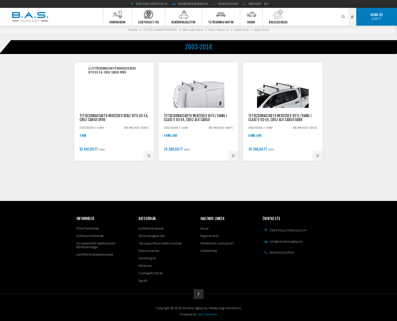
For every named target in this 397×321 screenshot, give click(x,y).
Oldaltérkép (208, 250)
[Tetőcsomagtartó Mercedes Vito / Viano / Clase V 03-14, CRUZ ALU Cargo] (198, 102)
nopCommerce (207, 314)
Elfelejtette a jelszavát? (217, 243)
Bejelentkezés (355, 12)
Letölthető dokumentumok (94, 254)
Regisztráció (355, 20)
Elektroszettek (148, 250)
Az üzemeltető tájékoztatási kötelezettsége (96, 245)
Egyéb (142, 280)
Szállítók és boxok (151, 228)
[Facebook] (198, 294)
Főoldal (133, 29)
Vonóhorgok (147, 258)
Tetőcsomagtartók (151, 236)
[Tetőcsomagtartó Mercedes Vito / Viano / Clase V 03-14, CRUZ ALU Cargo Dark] (283, 102)
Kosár (376, 17)
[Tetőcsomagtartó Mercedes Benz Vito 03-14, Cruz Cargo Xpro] (114, 102)
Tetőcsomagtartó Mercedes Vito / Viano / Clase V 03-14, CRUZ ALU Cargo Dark (280, 118)
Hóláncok (145, 265)
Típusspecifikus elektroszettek (160, 243)
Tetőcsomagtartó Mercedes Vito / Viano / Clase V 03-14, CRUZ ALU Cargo (195, 118)
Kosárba (148, 155)
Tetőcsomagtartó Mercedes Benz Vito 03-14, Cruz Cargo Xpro (114, 118)
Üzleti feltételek (87, 228)
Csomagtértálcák (150, 273)
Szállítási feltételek (90, 236)
